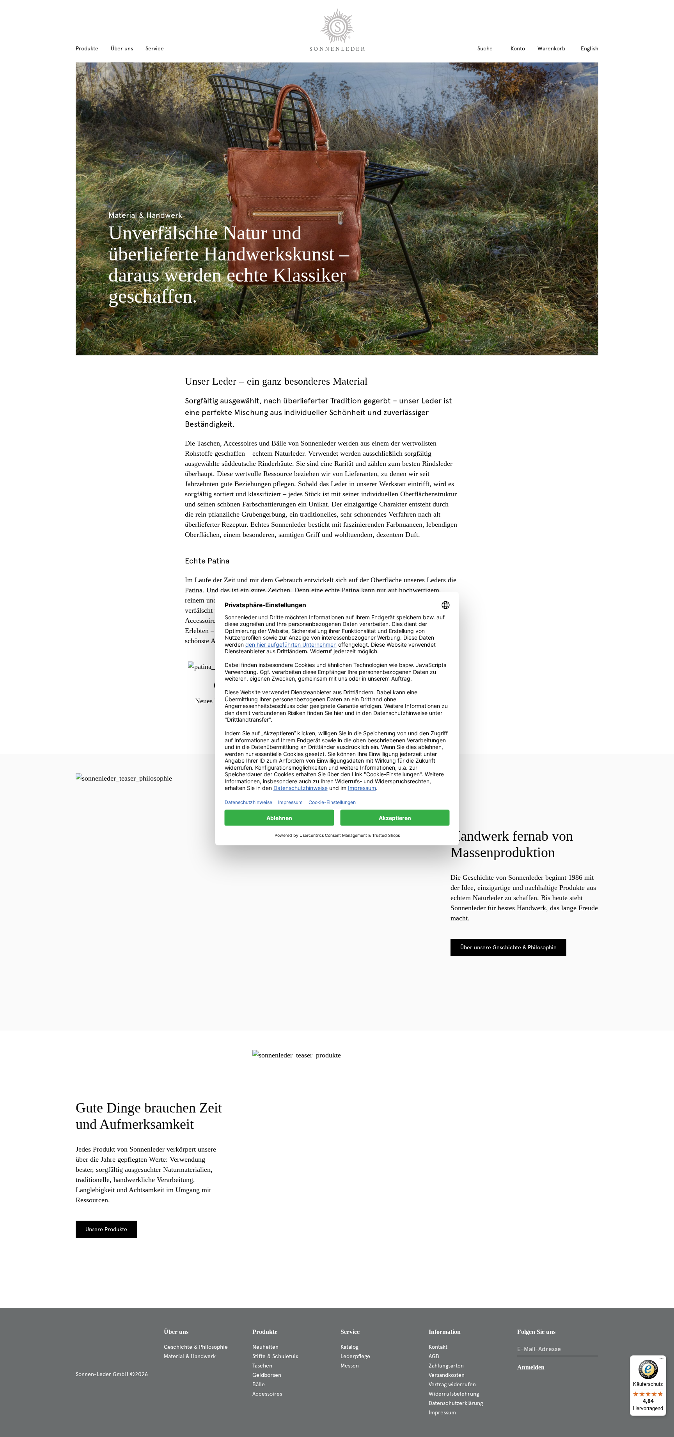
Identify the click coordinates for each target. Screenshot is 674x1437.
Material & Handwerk (190, 1356)
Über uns (176, 1331)
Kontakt (438, 1347)
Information (445, 1331)
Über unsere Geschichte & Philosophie (508, 947)
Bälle (258, 1384)
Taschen (262, 1365)
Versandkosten (447, 1375)
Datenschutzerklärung (456, 1403)
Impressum (442, 1412)
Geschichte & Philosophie (196, 1347)
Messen (350, 1365)
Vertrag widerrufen (452, 1384)
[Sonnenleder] (337, 29)
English (589, 48)
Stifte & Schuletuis (275, 1356)
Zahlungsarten (446, 1365)
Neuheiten (265, 1347)
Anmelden (531, 1367)
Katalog (349, 1347)
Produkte (264, 1331)
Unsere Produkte (106, 1229)
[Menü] (661, 1360)
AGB (434, 1356)
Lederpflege (355, 1356)
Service (350, 1331)
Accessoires (267, 1394)
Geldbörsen (266, 1375)
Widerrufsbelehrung (454, 1394)
